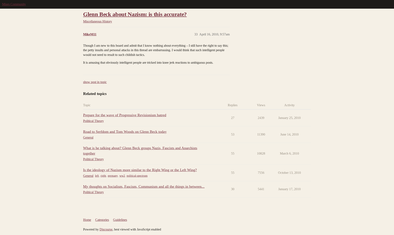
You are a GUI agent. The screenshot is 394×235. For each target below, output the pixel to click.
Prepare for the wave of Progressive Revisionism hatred (124, 115)
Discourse (106, 229)
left (97, 175)
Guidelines (120, 219)
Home (87, 219)
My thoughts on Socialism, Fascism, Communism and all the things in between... (144, 186)
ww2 (122, 175)
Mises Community (14, 4)
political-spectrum (137, 175)
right (103, 175)
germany (113, 175)
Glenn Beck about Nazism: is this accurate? (135, 14)
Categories (102, 219)
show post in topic (95, 82)
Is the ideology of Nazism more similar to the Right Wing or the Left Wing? (140, 170)
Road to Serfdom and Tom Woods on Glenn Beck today (125, 132)
